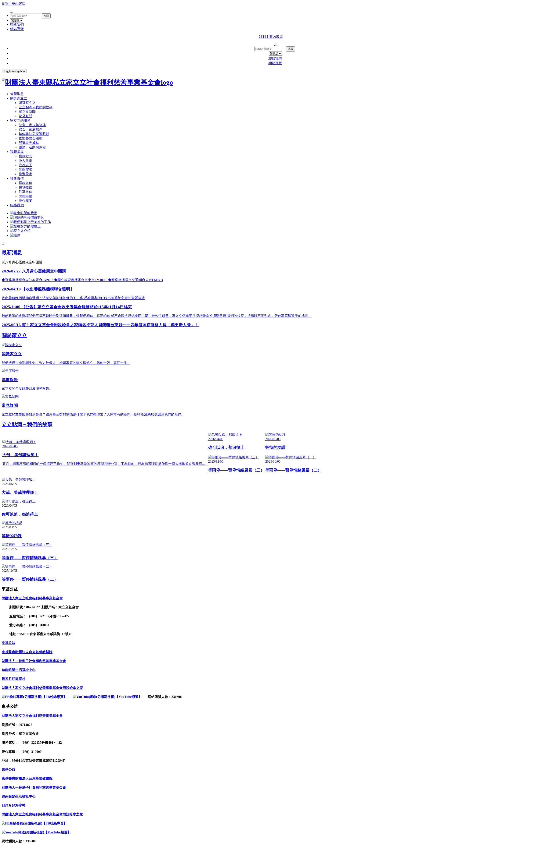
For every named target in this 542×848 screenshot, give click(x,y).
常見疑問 (25, 116)
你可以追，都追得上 (20, 514)
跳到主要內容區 (13, 4)
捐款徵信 (25, 183)
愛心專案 (25, 200)
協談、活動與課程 (32, 147)
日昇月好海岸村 (13, 679)
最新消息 (17, 94)
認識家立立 (27, 103)
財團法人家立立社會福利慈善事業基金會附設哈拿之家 (42, 688)
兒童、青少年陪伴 (32, 125)
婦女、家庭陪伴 (30, 129)
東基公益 (8, 643)
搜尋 (46, 15)
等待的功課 (12, 536)
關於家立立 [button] (18, 98)
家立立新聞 (27, 111)
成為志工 (25, 165)
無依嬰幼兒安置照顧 (34, 134)
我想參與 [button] (17, 151)
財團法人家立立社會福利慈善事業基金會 (32, 598)
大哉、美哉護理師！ (20, 492)
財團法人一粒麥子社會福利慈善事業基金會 (34, 661)
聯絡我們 (17, 24)
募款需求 (25, 169)
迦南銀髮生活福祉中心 (19, 670)
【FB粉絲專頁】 (54, 697)
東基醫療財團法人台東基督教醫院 (27, 652)
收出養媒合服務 (30, 138)
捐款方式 (25, 156)
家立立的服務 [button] (20, 120)
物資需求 (25, 174)
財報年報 (25, 196)
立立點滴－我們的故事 (36, 107)
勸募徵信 (25, 192)
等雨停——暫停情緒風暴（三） (30, 557)
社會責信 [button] (17, 178)
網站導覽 (17, 29)
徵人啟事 (25, 160)
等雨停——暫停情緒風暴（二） (30, 579)
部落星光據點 (29, 143)
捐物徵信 (25, 187)
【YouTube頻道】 (128, 697)
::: (11, 11)
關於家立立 (14, 335)
